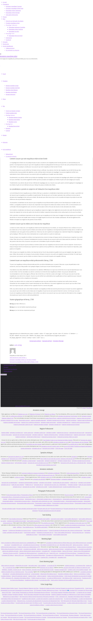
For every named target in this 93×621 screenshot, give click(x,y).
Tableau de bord (7, 371)
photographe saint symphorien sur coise (42, 501)
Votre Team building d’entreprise (62, 532)
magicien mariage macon (7, 463)
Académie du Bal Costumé (31, 580)
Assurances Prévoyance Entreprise (45, 596)
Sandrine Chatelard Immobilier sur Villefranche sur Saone (66, 594)
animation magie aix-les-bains (48, 422)
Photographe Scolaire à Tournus (83, 503)
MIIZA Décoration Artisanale (31, 594)
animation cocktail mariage (29, 461)
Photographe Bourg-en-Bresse (42, 592)
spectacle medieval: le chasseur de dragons (33, 473)
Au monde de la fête (44, 580)
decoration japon (32, 565)
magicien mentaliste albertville (38, 420)
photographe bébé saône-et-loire (25, 503)
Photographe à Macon (27, 495)
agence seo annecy (78, 545)
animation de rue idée (41, 487)
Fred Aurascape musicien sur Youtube (57, 617)
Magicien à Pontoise (35, 414)
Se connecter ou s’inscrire (10, 369)
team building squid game (33, 521)
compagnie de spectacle (39, 479)
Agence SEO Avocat (67, 551)
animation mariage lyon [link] (55, 424)
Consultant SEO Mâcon (8, 555)
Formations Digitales (56, 551)
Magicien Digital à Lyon (8, 418)
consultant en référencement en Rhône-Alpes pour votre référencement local (66, 543)
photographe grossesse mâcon (22, 501)
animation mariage (86, 416)
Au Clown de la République (17, 580)
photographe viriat (84, 499)
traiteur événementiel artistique (55, 576)
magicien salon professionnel (84, 420)
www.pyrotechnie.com (78, 532)
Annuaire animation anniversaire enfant (26, 508)
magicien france (32, 576)
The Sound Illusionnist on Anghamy (33, 615)
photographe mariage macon (44, 499)
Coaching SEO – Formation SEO (48, 557)
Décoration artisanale (44, 594)
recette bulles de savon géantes (61, 482)
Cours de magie (68, 448)
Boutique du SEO (86, 578)
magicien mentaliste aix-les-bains (11, 422)
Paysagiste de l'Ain (79, 588)
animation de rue (17, 487)
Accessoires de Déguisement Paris (51, 601)
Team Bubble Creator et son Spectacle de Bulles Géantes (58, 440)
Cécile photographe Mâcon (14, 495)
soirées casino (56, 446)
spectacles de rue (38, 484)
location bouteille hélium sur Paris (71, 487)
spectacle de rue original (29, 487)
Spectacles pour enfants (16, 458)
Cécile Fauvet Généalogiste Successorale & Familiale (77, 576)
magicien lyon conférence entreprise (30, 422)
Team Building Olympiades (45, 534)
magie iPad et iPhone (50, 418)
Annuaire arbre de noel (44, 508)
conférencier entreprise (16, 416)
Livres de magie (59, 448)
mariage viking (40, 461)
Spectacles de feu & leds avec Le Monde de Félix (73, 463)
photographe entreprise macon (21, 497)
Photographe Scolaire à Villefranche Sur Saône (46, 505)
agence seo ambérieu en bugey (10, 551)
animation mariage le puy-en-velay (9, 420)
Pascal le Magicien (23, 588)
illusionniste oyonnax (24, 420)
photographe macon (30, 499)
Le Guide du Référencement (54, 578)
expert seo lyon (77, 578)
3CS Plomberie (38, 590)
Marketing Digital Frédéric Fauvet (9, 588)
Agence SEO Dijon (6, 592)
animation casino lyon (39, 432)
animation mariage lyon (51, 461)
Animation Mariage (58, 341)
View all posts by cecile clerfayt (18, 357)
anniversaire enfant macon (33, 437)
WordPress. (89, 408)
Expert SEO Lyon (53, 553)
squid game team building (57, 519)
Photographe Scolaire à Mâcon (43, 503)
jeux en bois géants (69, 446)
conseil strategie (35, 574)
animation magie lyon (37, 434)
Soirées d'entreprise (26, 448)
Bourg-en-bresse (69, 495)
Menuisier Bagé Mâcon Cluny (79, 601)
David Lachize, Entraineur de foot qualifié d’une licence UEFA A (67, 580)
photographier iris (57, 499)
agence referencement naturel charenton (30, 551)
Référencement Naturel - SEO (83, 555)
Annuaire (5, 367)
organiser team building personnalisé (16, 521)
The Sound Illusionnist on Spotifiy (9, 613)
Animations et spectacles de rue (45, 532)
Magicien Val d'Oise (34, 588)
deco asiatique (42, 565)
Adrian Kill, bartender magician (19, 576)
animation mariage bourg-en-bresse (81, 461)
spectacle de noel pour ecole (76, 432)
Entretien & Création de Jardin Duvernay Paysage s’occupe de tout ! (56, 588)
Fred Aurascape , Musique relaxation (69, 615)
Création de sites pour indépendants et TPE (28, 547)
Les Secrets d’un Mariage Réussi (67, 547)
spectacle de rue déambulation (9, 482)
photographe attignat (8, 501)
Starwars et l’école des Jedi (67, 458)
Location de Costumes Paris (55, 599)
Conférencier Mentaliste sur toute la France (19, 530)
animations (74, 456)
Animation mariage (73, 484)
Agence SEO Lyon (19, 555)
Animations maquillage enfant (8, 56)
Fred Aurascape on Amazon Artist (36, 619)
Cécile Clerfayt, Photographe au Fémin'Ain (23, 592)
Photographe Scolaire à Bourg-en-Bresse (63, 503)
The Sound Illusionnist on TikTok (27, 613)
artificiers (19, 527)
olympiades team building (43, 519)
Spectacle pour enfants (48, 448)
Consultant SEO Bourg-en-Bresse (67, 553)
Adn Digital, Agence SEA (66, 545)
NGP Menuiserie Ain (66, 601)
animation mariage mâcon (64, 461)
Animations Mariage (18, 594)
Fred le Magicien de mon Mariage (79, 442)
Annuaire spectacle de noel (71, 508)
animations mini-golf (46, 446)
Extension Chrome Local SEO (10, 553)
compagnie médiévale (67, 479)
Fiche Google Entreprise (33, 557)
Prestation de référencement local (28, 553)
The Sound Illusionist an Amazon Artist (78, 617)
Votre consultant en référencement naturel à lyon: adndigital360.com (18, 543)
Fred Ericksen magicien (30, 532)
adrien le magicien (41, 576)
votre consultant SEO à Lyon (22, 406)
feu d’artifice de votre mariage (34, 444)
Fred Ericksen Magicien (57, 592)
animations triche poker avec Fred (78, 523)
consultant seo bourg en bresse (31, 545)
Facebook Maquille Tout (9, 365)
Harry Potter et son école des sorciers (50, 458)
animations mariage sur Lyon (60, 442)
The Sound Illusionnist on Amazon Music (67, 613)
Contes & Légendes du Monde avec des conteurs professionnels (65, 530)
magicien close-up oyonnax (84, 418)
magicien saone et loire (80, 434)
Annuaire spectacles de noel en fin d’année (50, 510)
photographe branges (59, 501)
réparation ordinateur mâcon (65, 574)
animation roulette (51, 432)
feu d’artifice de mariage (48, 523)
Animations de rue (36, 448)
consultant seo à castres (71, 549)
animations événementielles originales (28, 482)
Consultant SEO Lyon (16, 545)
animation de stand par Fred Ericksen (67, 416)
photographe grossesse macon (71, 499)
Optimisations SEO (69, 555)
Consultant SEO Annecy (83, 553)
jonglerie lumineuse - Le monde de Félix (75, 565)
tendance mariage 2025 (61, 569)
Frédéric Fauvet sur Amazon (38, 578)
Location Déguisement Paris (8, 601)
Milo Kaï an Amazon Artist (19, 619)
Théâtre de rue (29, 484)
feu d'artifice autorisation (41, 527)
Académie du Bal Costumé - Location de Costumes (35, 599)
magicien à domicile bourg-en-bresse (66, 418)
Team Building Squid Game (60, 534)
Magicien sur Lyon (23, 414)
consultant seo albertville (29, 549)
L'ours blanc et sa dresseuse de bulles (70, 527)
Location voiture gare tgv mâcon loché (77, 603)
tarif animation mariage (21, 463)
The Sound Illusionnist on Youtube (14, 615)
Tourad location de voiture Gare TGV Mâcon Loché (28, 603)
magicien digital (5, 432)
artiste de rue (73, 482)
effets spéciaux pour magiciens (42, 525)
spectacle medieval (55, 479)
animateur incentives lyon (16, 432)
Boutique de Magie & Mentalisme (83, 446)
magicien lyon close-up (62, 432)
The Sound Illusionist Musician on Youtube (35, 617)
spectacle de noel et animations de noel (38, 463)
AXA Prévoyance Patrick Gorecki (28, 596)
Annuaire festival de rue (57, 508)
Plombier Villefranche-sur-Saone (50, 590)
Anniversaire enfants (35, 341)
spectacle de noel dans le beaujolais (22, 434)
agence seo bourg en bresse (56, 549)
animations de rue (5, 484)
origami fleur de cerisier (21, 565)
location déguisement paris (55, 487)
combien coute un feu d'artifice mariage (78, 569)
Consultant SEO (46, 551)
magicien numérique (71, 420)
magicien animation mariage (41, 424)
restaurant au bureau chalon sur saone (67, 437)
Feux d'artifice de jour (28, 527)
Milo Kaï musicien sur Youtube (15, 617)
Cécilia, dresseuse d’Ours (72, 473)
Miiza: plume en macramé (8, 565)
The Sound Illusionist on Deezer (51, 615)
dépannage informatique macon (48, 574)
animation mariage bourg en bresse (56, 420)
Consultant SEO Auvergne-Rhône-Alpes (35, 555)
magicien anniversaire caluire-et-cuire (23, 424)
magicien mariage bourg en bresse (70, 424)
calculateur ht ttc (62, 557)
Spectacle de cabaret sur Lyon (16, 456)
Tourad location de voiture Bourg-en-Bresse (54, 603)
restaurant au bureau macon (48, 437)
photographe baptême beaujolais (74, 501)
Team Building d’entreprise (15, 519)
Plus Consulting (29, 572)
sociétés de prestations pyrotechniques (75, 525)
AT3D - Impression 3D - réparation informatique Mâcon (16, 578)
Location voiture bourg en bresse (54, 605)
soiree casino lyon (28, 432)
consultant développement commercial (20, 574)
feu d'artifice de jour (73, 444)
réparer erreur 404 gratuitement (81, 551)
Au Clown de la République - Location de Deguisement (78, 599)
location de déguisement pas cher (46, 475)
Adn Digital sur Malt (67, 578)
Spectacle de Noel (47, 341)
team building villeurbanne (71, 519)
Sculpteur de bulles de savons (40, 530)
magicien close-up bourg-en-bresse (80, 422)
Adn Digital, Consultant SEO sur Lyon (49, 545)
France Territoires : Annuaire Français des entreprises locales (38, 569)
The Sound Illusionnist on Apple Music (46, 613)
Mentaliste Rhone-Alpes (69, 592)
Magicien (5, 530)
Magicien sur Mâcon (50, 414)
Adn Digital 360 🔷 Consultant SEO (68, 590)
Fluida (84, 408)
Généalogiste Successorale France (24, 590)
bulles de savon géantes (18, 484)
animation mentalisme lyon (64, 422)
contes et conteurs (20, 477)
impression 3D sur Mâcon (46, 567)
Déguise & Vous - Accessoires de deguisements (29, 601)
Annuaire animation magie (9, 508)
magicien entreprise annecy (51, 434)
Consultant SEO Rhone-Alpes (84, 590)
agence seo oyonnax (42, 549)
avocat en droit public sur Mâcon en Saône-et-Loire (76, 567)
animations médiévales (54, 473)
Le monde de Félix (52, 565)
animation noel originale (45, 482)
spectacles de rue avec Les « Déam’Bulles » (55, 484)
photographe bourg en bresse (16, 499)
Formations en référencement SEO (55, 555)
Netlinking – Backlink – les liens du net (11, 569)
